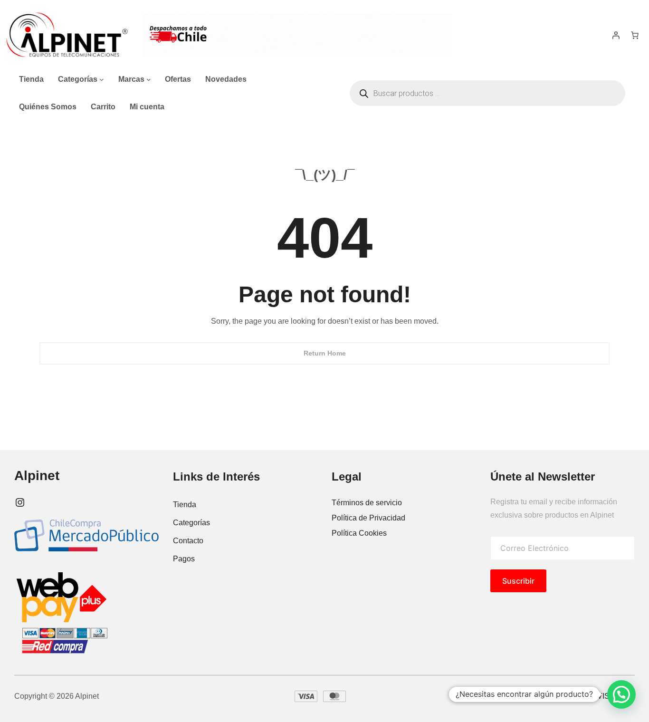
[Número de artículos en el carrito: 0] (634, 35)
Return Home (325, 353)
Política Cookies (359, 533)
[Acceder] (615, 35)
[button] (621, 694)
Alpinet (36, 475)
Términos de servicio (367, 503)
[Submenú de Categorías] (101, 79)
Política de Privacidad (368, 518)
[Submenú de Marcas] (148, 79)
